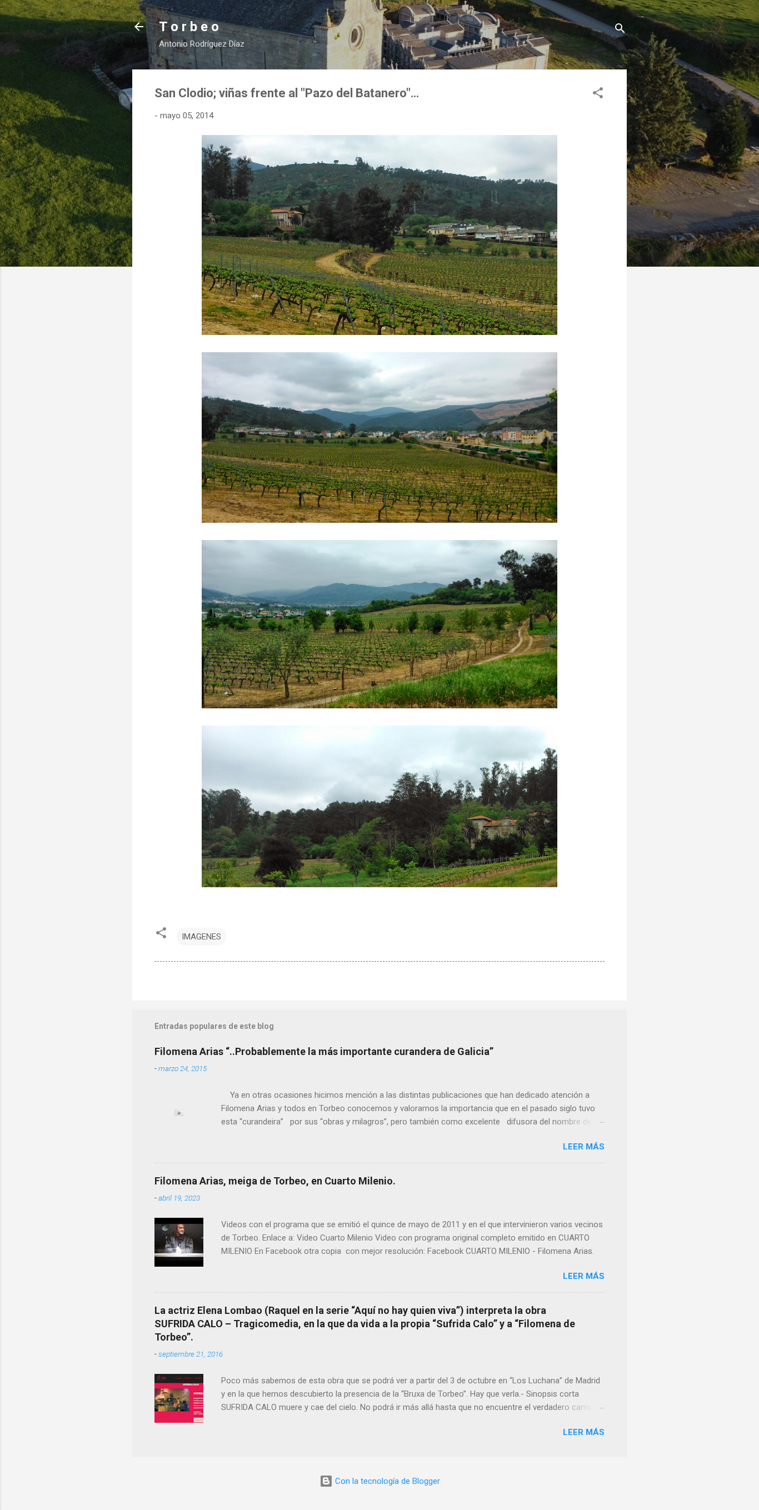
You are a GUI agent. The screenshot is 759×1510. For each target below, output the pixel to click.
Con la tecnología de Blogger (386, 1481)
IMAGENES (201, 937)
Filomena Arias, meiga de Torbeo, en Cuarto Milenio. (275, 1181)
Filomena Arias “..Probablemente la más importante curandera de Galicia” (323, 1051)
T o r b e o (189, 26)
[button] (598, 94)
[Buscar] (620, 30)
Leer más (584, 1147)
